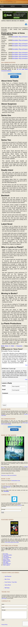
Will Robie (7, 587)
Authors (13, 6)
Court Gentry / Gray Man (11, 582)
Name (4, 385)
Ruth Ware (5, 562)
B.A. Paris (5, 553)
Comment (5, 393)
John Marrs (6, 556)
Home (2, 6)
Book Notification (7, 487)
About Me (20, 505)
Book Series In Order (7, 346)
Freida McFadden (7, 555)
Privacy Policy (4, 624)
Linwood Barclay (7, 557)
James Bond (8, 585)
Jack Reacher (8, 576)
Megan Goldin (6, 560)
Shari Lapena (6, 565)
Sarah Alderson (7, 563)
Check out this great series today (12, 542)
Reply (26, 365)
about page (4, 598)
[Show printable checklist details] (26, 24)
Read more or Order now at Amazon (8, 475)
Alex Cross (7, 579)
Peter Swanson (7, 561)
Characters (24, 6)
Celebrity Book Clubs (15, 480)
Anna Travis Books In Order (12, 21)
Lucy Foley (5, 558)
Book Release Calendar (7, 9)
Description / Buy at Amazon (20, 36)
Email (3, 389)
